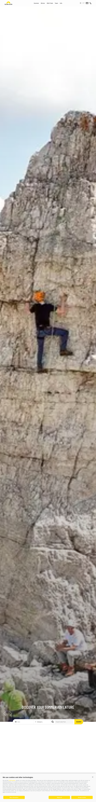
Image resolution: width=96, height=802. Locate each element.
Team (56, 3)
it (83, 3)
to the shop (48, 712)
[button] (92, 777)
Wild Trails (50, 3)
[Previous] (5, 713)
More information (14, 797)
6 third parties (12, 780)
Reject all (59, 797)
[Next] (10, 713)
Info (61, 3)
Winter (43, 3)
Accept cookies (82, 797)
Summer (36, 3)
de (80, 3)
